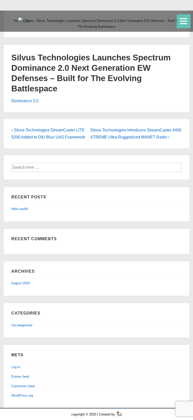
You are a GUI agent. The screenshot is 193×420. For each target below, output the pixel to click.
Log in (15, 367)
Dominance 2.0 (24, 101)
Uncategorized (21, 325)
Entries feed (20, 376)
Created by (107, 414)
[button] (183, 19)
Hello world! (19, 209)
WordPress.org (22, 395)
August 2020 (20, 283)
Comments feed (22, 386)
